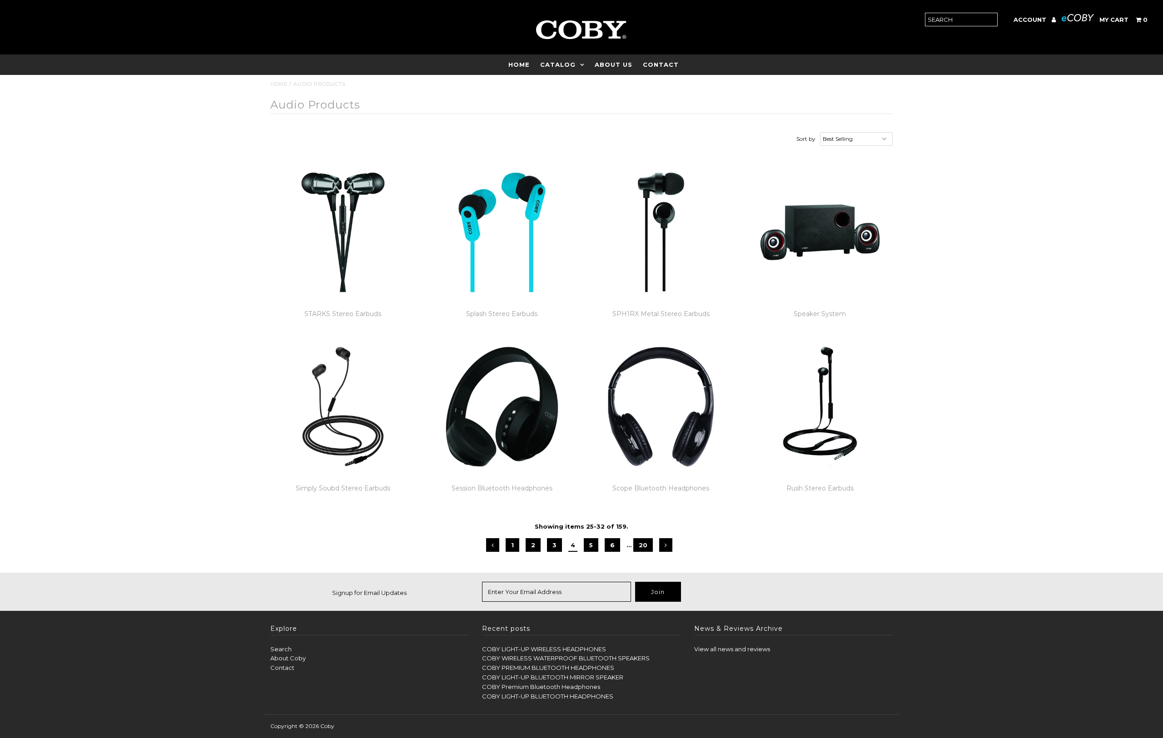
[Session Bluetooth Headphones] (502, 407)
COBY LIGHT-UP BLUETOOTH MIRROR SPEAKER (552, 677)
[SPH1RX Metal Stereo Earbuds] (661, 232)
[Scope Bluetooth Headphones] (661, 407)
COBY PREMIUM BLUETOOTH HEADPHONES (548, 667)
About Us (613, 64)
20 (643, 545)
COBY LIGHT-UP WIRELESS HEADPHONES (544, 649)
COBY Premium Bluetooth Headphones (541, 686)
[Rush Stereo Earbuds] (820, 407)
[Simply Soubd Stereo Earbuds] (343, 407)
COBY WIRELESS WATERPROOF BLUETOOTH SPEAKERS (566, 658)
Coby (327, 726)
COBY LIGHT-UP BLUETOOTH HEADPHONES (547, 696)
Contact (661, 64)
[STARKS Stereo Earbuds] (343, 232)
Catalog (558, 64)
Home (519, 64)
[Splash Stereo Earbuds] (502, 232)
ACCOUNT (1031, 19)
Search (281, 649)
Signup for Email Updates (369, 592)
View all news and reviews (732, 649)
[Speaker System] (820, 232)
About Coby (288, 658)
